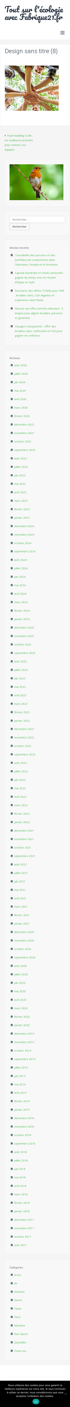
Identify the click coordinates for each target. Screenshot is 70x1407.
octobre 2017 (22, 1236)
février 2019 (22, 1101)
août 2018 (20, 1152)
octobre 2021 (22, 847)
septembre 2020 (24, 957)
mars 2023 (21, 703)
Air (15, 1283)
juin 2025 (19, 475)
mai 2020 (20, 991)
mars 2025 (21, 500)
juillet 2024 (21, 568)
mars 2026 (21, 407)
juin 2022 (19, 780)
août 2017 (20, 1245)
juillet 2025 (21, 467)
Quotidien (20, 1342)
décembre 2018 (24, 1118)
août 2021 (20, 864)
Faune (18, 1308)
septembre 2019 (24, 1059)
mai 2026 (20, 390)
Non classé (21, 1334)
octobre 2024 (22, 543)
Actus (17, 1275)
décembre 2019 (24, 1033)
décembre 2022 (24, 729)
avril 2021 (20, 898)
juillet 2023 (21, 670)
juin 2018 (19, 1169)
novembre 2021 (24, 839)
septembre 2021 (24, 856)
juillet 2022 (21, 771)
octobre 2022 (22, 746)
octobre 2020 (22, 949)
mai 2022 (20, 788)
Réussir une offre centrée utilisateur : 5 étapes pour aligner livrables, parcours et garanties (39, 313)
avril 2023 (20, 695)
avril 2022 (20, 796)
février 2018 (22, 1203)
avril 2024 (20, 593)
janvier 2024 (22, 619)
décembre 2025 (24, 424)
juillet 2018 (21, 1160)
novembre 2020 (24, 940)
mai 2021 (20, 890)
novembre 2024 (24, 534)
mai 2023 (20, 687)
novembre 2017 (24, 1228)
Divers (18, 1300)
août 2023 (20, 661)
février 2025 (22, 509)
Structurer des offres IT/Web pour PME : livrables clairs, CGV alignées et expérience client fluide (39, 295)
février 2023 (22, 712)
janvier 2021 (22, 923)
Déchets (19, 1292)
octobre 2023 (22, 644)
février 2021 (22, 915)
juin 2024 (19, 576)
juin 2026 (19, 382)
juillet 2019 (21, 1067)
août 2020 (20, 966)
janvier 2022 (22, 822)
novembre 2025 (24, 433)
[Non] (65, 1394)
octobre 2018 (22, 1135)
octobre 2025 (22, 441)
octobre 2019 (22, 1050)
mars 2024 (21, 602)
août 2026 (20, 365)
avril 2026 (20, 399)
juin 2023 (19, 678)
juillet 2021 (21, 873)
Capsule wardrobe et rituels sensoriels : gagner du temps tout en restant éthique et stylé (39, 277)
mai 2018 (20, 1177)
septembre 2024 (24, 551)
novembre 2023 (24, 636)
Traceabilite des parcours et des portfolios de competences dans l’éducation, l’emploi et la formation (36, 259)
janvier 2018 (22, 1211)
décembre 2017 (24, 1219)
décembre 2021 (24, 830)
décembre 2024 (24, 526)
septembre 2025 (24, 450)
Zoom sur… (21, 1351)
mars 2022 (21, 805)
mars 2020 (21, 1008)
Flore (17, 1317)
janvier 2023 (22, 720)
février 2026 (22, 416)
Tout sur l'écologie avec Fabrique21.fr (34, 13)
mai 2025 (20, 484)
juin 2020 (19, 983)
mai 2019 (20, 1084)
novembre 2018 (24, 1126)
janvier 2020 (22, 1025)
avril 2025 (20, 492)
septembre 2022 (24, 754)
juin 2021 (19, 881)
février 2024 (22, 610)
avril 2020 (20, 999)
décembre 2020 (24, 932)
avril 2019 (20, 1092)
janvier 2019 (22, 1109)
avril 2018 (20, 1186)
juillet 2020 (21, 974)
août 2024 (20, 560)
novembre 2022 (24, 737)
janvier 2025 (22, 517)
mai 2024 (20, 585)
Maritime (19, 1325)
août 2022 (20, 763)
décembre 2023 (24, 627)
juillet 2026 (21, 373)
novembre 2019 (24, 1042)
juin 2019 (19, 1076)
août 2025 (20, 458)
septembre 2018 (24, 1143)
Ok (36, 1401)
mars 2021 (21, 906)
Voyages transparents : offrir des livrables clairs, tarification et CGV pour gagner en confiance (38, 330)
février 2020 (22, 1016)
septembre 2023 (24, 653)
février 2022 (22, 813)
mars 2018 (21, 1194)
